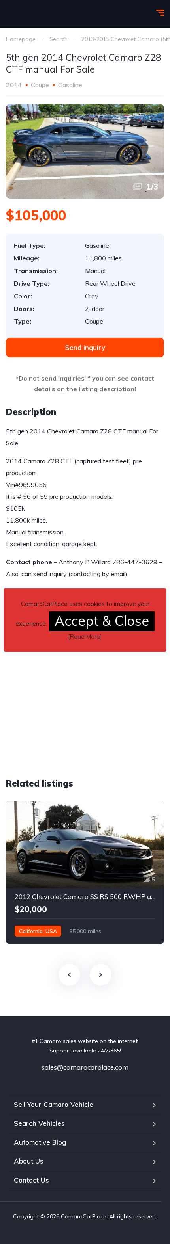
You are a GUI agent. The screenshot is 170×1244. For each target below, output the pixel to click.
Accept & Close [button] (102, 620)
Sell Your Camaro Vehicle (53, 1104)
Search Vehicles (39, 1123)
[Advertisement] (72, 704)
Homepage (21, 39)
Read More (85, 636)
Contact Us (31, 1180)
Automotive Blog (40, 1142)
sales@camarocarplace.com (85, 1067)
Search (58, 39)
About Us (28, 1161)
